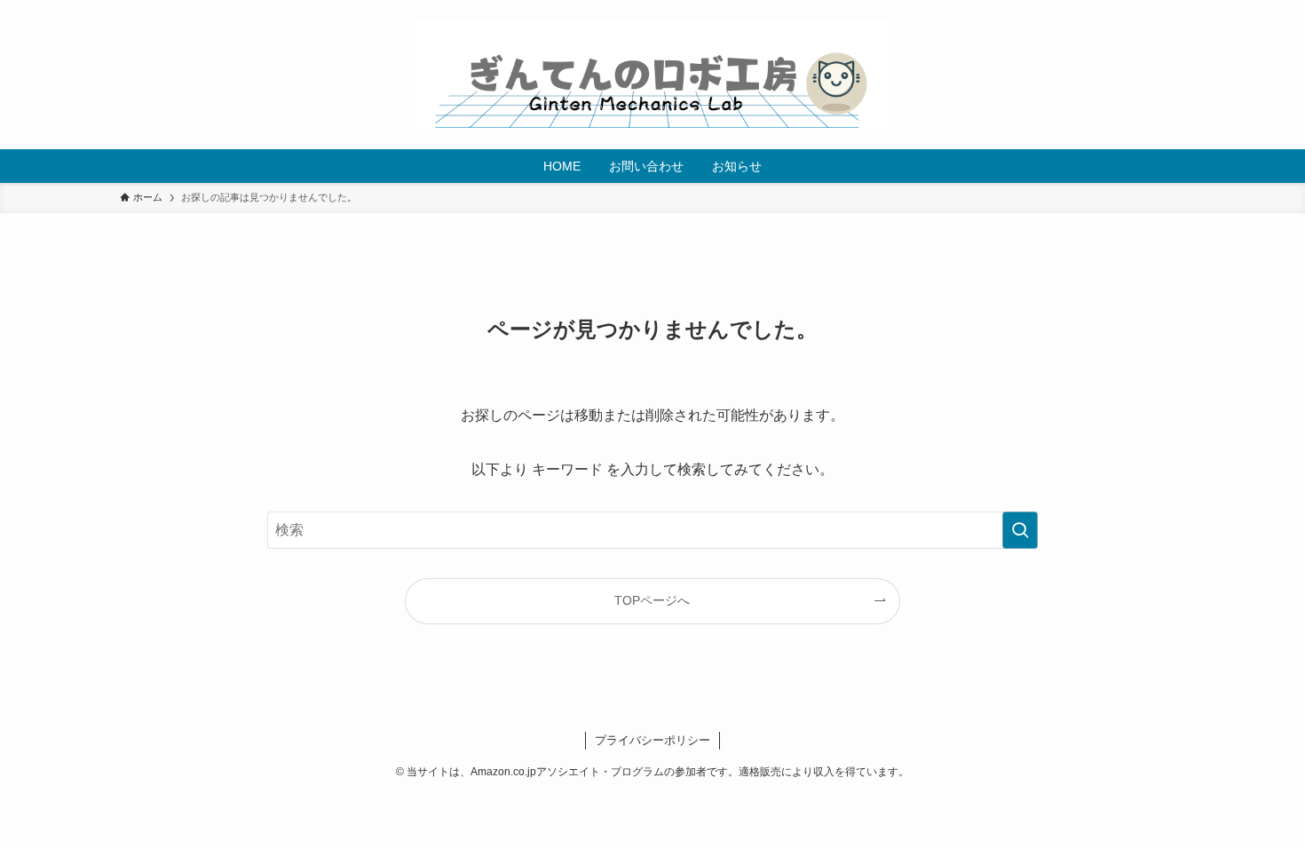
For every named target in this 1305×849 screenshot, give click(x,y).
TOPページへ (652, 600)
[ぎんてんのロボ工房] (652, 74)
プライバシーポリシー (652, 740)
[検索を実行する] (1020, 530)
